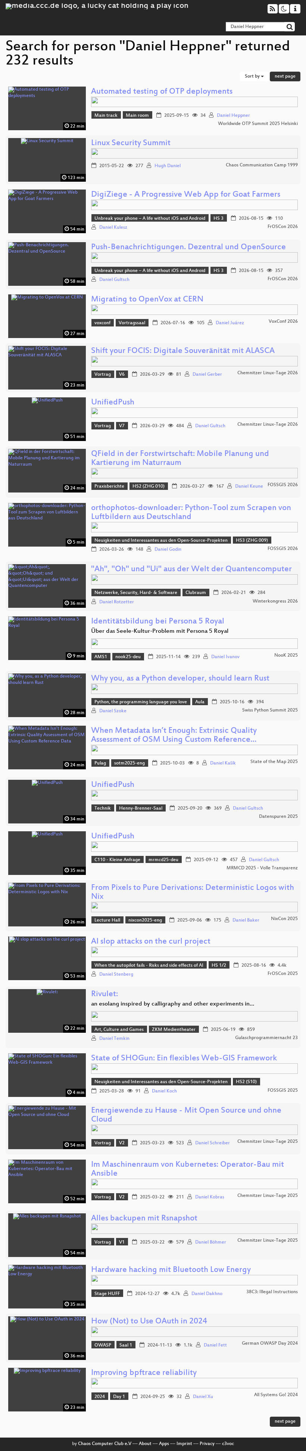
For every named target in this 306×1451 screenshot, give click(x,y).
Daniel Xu (203, 1397)
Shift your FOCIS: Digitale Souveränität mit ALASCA (183, 351)
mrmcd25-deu (163, 860)
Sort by (253, 76)
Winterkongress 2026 (275, 601)
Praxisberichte (109, 486)
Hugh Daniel (167, 166)
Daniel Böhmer (210, 1242)
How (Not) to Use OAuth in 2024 (149, 1321)
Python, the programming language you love (140, 702)
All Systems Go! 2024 (276, 1395)
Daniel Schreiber (212, 1143)
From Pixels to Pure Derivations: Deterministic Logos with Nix (192, 893)
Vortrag (102, 374)
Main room (137, 115)
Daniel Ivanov (225, 657)
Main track (106, 115)
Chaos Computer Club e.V (104, 1444)
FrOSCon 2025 (283, 973)
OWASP (102, 1345)
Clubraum (195, 592)
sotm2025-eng (129, 763)
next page (285, 76)
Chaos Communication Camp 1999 (262, 165)
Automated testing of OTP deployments (161, 92)
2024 (99, 1397)
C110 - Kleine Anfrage (117, 860)
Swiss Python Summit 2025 (270, 710)
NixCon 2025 (284, 919)
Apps (164, 1444)
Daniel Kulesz (113, 227)
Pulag (100, 763)
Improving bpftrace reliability (144, 1373)
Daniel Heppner (233, 115)
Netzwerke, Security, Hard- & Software (135, 592)
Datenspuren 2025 (278, 816)
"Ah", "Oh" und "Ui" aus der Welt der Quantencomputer (191, 569)
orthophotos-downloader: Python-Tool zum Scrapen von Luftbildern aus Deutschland (191, 513)
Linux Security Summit (131, 143)
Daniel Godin (167, 549)
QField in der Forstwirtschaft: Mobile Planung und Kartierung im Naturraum (180, 459)
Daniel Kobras (209, 1197)
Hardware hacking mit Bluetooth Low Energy (171, 1270)
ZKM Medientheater (174, 1029)
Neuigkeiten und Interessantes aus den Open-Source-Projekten (161, 540)
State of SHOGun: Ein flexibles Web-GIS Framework (184, 1058)
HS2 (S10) (246, 1082)
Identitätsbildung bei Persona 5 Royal (157, 621)
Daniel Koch (164, 1091)
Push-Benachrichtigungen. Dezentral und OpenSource (188, 247)
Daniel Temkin (114, 1038)
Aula (199, 702)
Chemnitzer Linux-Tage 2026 (267, 373)
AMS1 (100, 657)
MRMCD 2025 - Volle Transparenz (262, 868)
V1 (122, 1242)
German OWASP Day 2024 (270, 1343)
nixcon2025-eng (145, 920)
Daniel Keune (249, 486)
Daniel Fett (215, 1345)
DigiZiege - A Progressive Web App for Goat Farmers (185, 195)
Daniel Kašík (223, 763)
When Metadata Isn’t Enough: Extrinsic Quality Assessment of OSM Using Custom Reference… (174, 735)
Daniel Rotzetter (116, 602)
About (145, 1444)
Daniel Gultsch (114, 279)
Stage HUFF (107, 1294)
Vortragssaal (132, 323)
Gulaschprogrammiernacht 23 (266, 1038)
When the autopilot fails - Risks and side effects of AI (148, 965)
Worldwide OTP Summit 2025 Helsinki (258, 123)
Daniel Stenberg (116, 974)
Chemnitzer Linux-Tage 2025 (267, 1141)
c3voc (228, 1444)
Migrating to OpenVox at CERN (147, 299)
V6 (122, 374)
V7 (122, 426)
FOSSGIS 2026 (283, 485)
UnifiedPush (112, 402)
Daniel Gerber (207, 374)
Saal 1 (125, 1345)
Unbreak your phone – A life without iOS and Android (149, 218)
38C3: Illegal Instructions (272, 1292)
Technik (102, 808)
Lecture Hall (107, 920)
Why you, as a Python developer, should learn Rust (180, 679)
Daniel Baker (245, 920)
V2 (122, 1143)
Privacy (207, 1444)
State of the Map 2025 (274, 761)
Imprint (184, 1444)
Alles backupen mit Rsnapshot (144, 1218)
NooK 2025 (286, 655)
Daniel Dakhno (206, 1294)
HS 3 (218, 218)
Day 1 (119, 1397)
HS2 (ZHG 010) (148, 486)
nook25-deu (128, 657)
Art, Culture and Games (119, 1029)
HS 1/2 (219, 965)
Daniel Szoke (113, 711)
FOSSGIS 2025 (283, 1090)
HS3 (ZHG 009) (252, 540)
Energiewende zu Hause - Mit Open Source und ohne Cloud (186, 1115)
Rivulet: (104, 994)
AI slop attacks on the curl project (150, 942)
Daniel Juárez (230, 323)
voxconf (102, 323)
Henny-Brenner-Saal (140, 808)
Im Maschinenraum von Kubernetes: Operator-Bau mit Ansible (187, 1169)
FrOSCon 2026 (283, 226)
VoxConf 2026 (283, 321)
